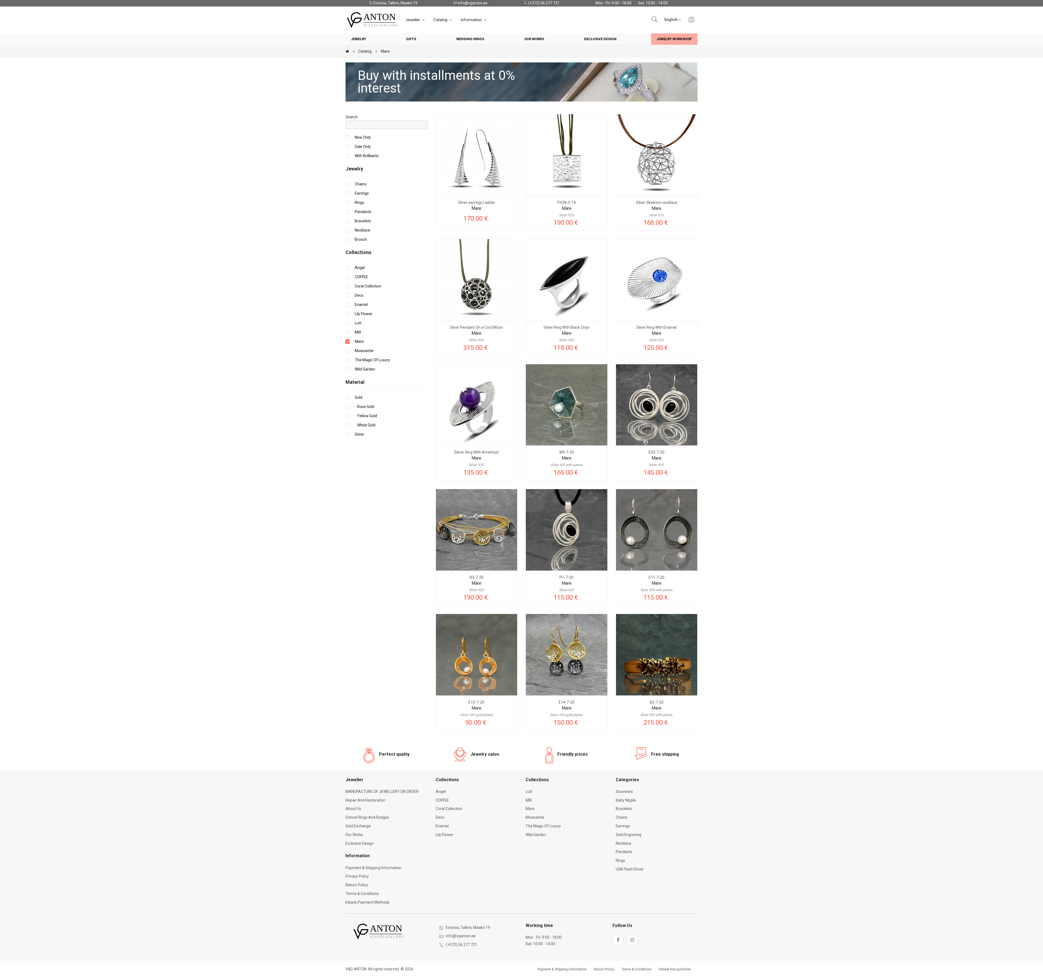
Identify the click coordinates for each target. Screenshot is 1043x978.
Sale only (363, 146)
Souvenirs (624, 791)
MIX (358, 332)
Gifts (411, 39)
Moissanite (364, 351)
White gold (365, 425)
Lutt (358, 323)
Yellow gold (366, 416)
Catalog (440, 19)
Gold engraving (628, 835)
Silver (359, 434)
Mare (385, 51)
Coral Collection (368, 286)
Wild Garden (365, 369)
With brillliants (367, 156)
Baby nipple (626, 800)
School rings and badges (367, 817)
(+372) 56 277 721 (543, 3)
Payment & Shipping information (373, 868)
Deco (359, 295)
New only (363, 137)
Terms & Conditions (362, 893)
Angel (360, 268)
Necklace (362, 230)
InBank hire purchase (675, 969)
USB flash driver (630, 869)
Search (351, 117)
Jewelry (358, 39)
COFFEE (361, 277)
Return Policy (356, 885)
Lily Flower (363, 314)
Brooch (361, 239)
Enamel (361, 304)
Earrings (362, 193)
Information (472, 19)
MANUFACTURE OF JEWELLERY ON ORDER (382, 791)
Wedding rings (470, 39)
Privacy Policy (357, 876)
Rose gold (364, 407)
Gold (358, 397)
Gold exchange (358, 826)
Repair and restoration (365, 800)
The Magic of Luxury (372, 360)
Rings (359, 202)
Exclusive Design (600, 39)
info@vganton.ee (472, 3)
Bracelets (363, 221)
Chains (360, 184)
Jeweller (413, 19)
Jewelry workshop (674, 39)
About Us (353, 808)
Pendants (363, 212)
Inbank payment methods (367, 902)
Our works (534, 39)
